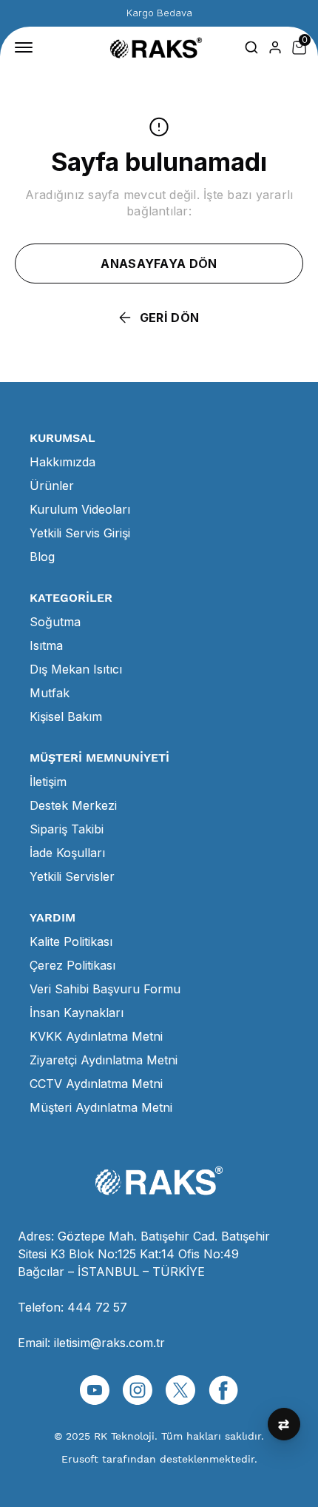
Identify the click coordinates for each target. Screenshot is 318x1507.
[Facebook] (223, 1390)
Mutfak (50, 692)
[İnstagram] (137, 1390)
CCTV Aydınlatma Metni (96, 1083)
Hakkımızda (62, 461)
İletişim (48, 781)
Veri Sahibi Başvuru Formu (105, 988)
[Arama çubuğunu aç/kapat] (251, 47)
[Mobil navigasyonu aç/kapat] (26, 47)
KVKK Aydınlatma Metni (96, 1036)
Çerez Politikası (72, 965)
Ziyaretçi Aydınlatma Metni (103, 1060)
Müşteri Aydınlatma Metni (101, 1107)
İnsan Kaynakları (77, 1012)
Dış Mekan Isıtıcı (76, 669)
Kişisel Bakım (66, 716)
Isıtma (46, 645)
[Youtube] (94, 1390)
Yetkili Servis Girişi (80, 533)
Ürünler (52, 485)
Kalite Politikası (71, 941)
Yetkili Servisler (72, 876)
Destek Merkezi (73, 805)
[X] (180, 1390)
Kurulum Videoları (80, 509)
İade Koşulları (67, 852)
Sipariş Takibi (67, 829)
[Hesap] (275, 47)
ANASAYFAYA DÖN (159, 263)
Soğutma (55, 621)
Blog (42, 556)
